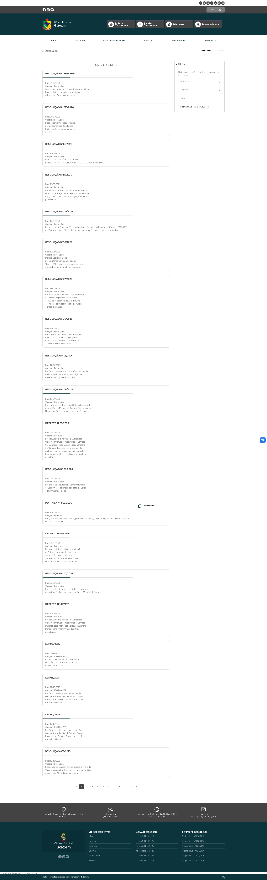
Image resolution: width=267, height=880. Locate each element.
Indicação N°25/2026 (145, 851)
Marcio (92, 836)
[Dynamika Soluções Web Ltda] (223, 877)
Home (53, 41)
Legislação (148, 41)
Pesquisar (185, 107)
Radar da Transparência (118, 24)
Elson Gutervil (94, 856)
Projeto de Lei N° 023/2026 (193, 851)
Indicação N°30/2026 (145, 841)
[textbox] (199, 81)
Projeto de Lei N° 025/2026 (193, 841)
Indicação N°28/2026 (145, 856)
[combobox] (199, 82)
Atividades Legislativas (114, 41)
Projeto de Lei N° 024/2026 (193, 846)
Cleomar (92, 851)
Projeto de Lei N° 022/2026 (193, 856)
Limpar (201, 107)
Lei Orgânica (175, 24)
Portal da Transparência (147, 24)
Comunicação (209, 41)
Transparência (178, 41)
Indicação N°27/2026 (145, 860)
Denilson (92, 841)
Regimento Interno (207, 24)
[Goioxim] (47, 24)
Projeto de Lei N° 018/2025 (193, 836)
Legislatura (79, 41)
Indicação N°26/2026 (145, 846)
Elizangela (93, 846)
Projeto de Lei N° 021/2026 (193, 860)
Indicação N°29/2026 (145, 836)
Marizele (92, 860)
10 (130, 786)
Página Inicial (206, 50)
